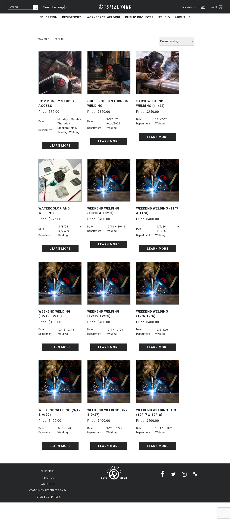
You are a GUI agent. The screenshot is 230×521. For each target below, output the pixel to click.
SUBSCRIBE (47, 471)
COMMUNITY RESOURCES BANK (47, 490)
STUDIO (164, 17)
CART (213, 6)
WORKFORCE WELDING (103, 17)
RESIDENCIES (72, 17)
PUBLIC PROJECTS (139, 17)
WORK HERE (48, 484)
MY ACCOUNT (191, 6)
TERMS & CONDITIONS (48, 496)
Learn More (60, 145)
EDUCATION (48, 17)
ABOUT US (183, 17)
